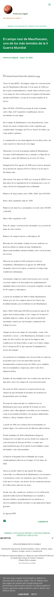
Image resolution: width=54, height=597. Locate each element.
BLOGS (37, 26)
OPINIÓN (31, 26)
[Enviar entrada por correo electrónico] (4, 521)
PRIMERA (11, 26)
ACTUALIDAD (18, 26)
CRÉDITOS (21, 535)
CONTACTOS (32, 535)
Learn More (23, 594)
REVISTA (25, 26)
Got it (34, 594)
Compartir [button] (43, 521)
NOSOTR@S (43, 26)
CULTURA (37, 533)
